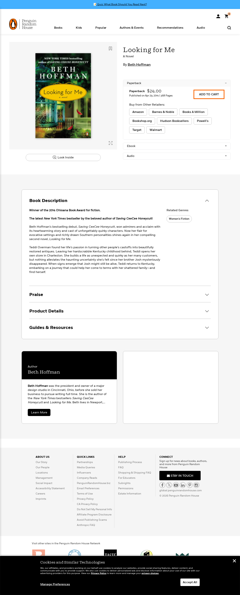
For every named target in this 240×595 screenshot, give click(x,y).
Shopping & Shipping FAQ (134, 472)
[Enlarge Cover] (110, 143)
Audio (177, 156)
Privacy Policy (85, 499)
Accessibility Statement (50, 488)
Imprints (41, 499)
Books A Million (193, 112)
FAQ (121, 467)
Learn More (40, 413)
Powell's (202, 121)
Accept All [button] (190, 582)
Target (136, 130)
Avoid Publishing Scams (92, 520)
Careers (40, 493)
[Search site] (229, 27)
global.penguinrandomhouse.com (180, 490)
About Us (43, 457)
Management (44, 478)
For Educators (126, 478)
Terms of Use (85, 493)
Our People (43, 467)
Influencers (84, 472)
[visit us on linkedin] (183, 485)
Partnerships (85, 462)
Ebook (177, 146)
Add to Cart (209, 94)
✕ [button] (234, 561)
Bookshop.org (142, 121)
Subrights (124, 483)
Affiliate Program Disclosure (94, 514)
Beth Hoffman (139, 65)
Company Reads (87, 478)
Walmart (156, 130)
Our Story (41, 462)
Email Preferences (88, 488)
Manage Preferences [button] (55, 584)
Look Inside (65, 157)
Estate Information (129, 493)
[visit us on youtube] (176, 485)
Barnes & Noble (163, 112)
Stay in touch (181, 476)
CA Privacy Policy (87, 504)
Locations (42, 472)
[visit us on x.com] (169, 485)
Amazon (138, 112)
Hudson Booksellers (174, 121)
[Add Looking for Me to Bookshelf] (110, 48)
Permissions (125, 488)
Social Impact (44, 483)
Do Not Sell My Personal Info (94, 509)
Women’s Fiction (179, 219)
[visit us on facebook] (162, 485)
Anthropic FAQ (86, 525)
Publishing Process (130, 462)
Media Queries (86, 467)
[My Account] (218, 15)
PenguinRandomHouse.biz (93, 483)
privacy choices (150, 573)
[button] (58, 27)
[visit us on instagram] (196, 485)
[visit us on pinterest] (190, 485)
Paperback (177, 83)
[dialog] (120, 575)
